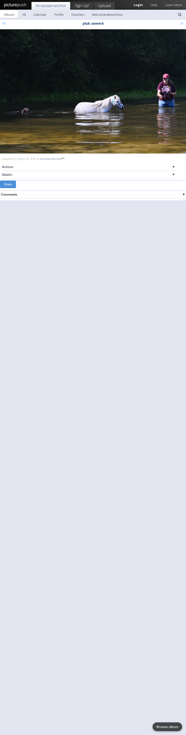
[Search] (180, 14)
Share (8, 184)
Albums (9, 14)
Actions (7, 167)
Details (7, 174)
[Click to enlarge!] (93, 91)
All (24, 14)
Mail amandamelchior (107, 14)
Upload (104, 5)
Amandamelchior (51, 5)
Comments (9, 194)
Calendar (39, 14)
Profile (59, 14)
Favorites (77, 14)
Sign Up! (82, 5)
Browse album (167, 727)
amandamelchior (50, 159)
